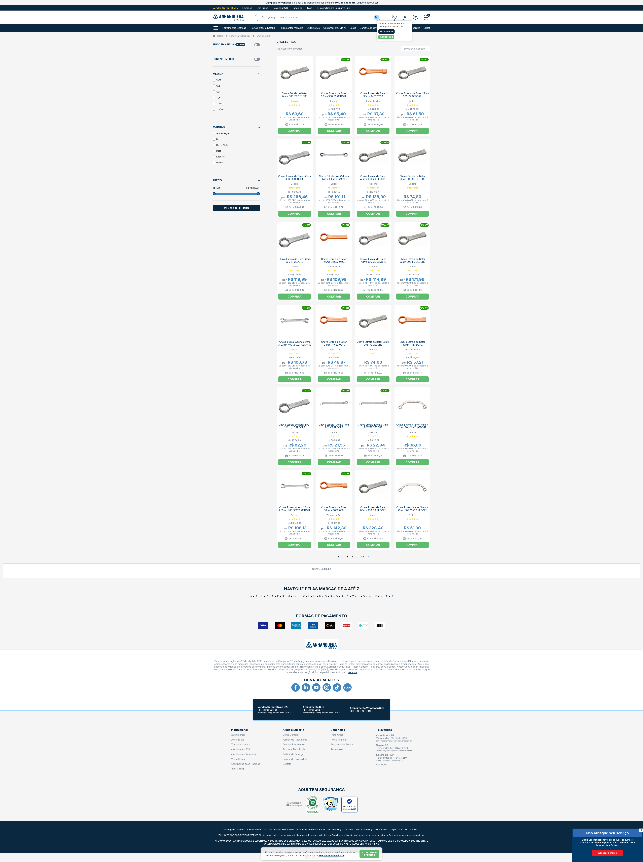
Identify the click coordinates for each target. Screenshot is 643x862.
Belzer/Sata (222, 145)
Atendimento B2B (240, 749)
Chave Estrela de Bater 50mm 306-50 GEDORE (412, 260)
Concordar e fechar (369, 853)
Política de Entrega (293, 754)
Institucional (239, 729)
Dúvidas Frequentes (294, 744)
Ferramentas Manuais (291, 28)
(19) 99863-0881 (360, 711)
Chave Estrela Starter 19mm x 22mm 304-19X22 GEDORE (412, 509)
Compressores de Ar (334, 28)
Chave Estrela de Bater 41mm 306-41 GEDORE (294, 260)
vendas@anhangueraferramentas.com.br (274, 713)
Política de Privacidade (295, 759)
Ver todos (381, 764)
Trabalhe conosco (241, 744)
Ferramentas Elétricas (234, 28)
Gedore (220, 162)
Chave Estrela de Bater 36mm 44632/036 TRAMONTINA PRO (373, 96)
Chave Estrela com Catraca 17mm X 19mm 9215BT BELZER (334, 179)
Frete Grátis (337, 734)
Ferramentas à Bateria (263, 28)
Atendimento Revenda (243, 754)
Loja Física (262, 8)
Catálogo (298, 8)
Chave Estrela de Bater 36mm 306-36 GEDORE (334, 95)
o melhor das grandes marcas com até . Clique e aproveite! (321, 2)
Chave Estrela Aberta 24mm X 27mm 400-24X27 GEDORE (294, 343)
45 (362, 556)
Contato (287, 763)
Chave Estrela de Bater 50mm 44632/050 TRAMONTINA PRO (334, 510)
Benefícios (338, 729)
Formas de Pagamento (295, 739)
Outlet (426, 28)
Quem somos (238, 734)
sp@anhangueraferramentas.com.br (391, 760)
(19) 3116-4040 (312, 710)
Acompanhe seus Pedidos (245, 763)
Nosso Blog (237, 768)
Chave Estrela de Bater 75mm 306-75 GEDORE (373, 260)
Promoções (337, 749)
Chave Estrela (263, 36)
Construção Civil (369, 28)
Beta (218, 150)
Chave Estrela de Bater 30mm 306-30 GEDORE (412, 177)
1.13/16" (220, 109)
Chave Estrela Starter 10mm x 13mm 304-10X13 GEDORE (412, 426)
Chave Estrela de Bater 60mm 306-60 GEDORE (373, 509)
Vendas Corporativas (225, 8)
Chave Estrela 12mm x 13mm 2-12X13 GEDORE (373, 426)
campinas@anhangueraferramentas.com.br (394, 741)
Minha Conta (238, 759)
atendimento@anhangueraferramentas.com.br (321, 713)
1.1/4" (219, 91)
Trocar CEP (386, 31)
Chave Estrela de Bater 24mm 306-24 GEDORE (294, 95)
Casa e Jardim (412, 28)
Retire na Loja (338, 739)
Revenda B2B (280, 8)
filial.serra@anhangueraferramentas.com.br (394, 751)
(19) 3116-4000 (267, 710)
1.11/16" (219, 103)
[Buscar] (376, 17)
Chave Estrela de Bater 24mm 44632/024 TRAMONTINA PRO (334, 344)
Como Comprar (291, 734)
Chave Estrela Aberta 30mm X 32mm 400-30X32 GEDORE (294, 509)
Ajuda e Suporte (293, 729)
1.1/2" (219, 86)
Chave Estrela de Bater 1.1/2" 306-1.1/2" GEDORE (294, 426)
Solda (353, 28)
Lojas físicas (237, 739)
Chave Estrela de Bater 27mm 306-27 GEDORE (412, 95)
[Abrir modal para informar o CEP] (394, 17)
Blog (309, 8)
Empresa (247, 8)
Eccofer (220, 156)
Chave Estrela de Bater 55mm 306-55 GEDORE (294, 177)
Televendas (384, 729)
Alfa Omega (222, 133)
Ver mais (352, 672)
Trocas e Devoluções (295, 749)
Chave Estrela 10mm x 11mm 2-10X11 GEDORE (334, 426)
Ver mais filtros (236, 208)
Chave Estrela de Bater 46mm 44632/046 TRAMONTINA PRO (334, 262)
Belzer (219, 139)
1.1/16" (219, 80)
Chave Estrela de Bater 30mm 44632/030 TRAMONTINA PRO (412, 344)
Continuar (386, 37)
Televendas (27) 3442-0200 (392, 748)
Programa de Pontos (342, 744)
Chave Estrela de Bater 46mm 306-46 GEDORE (373, 177)
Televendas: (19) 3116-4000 (391, 738)
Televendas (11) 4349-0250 (391, 757)
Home (220, 36)
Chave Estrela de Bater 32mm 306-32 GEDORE (373, 343)
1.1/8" (219, 97)
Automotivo (313, 28)
